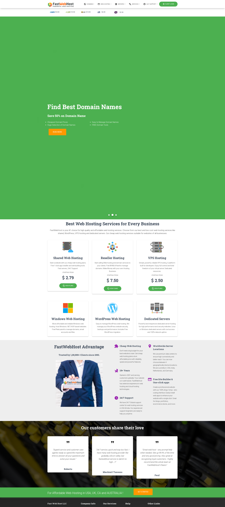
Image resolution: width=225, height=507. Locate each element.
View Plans (68, 286)
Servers (119, 4)
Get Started (143, 492)
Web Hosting (104, 4)
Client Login (168, 4)
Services (134, 4)
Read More (57, 132)
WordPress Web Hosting (112, 319)
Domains (88, 4)
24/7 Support (149, 4)
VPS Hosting (157, 258)
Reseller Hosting (112, 258)
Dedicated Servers (157, 319)
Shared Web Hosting (68, 258)
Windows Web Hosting (68, 319)
